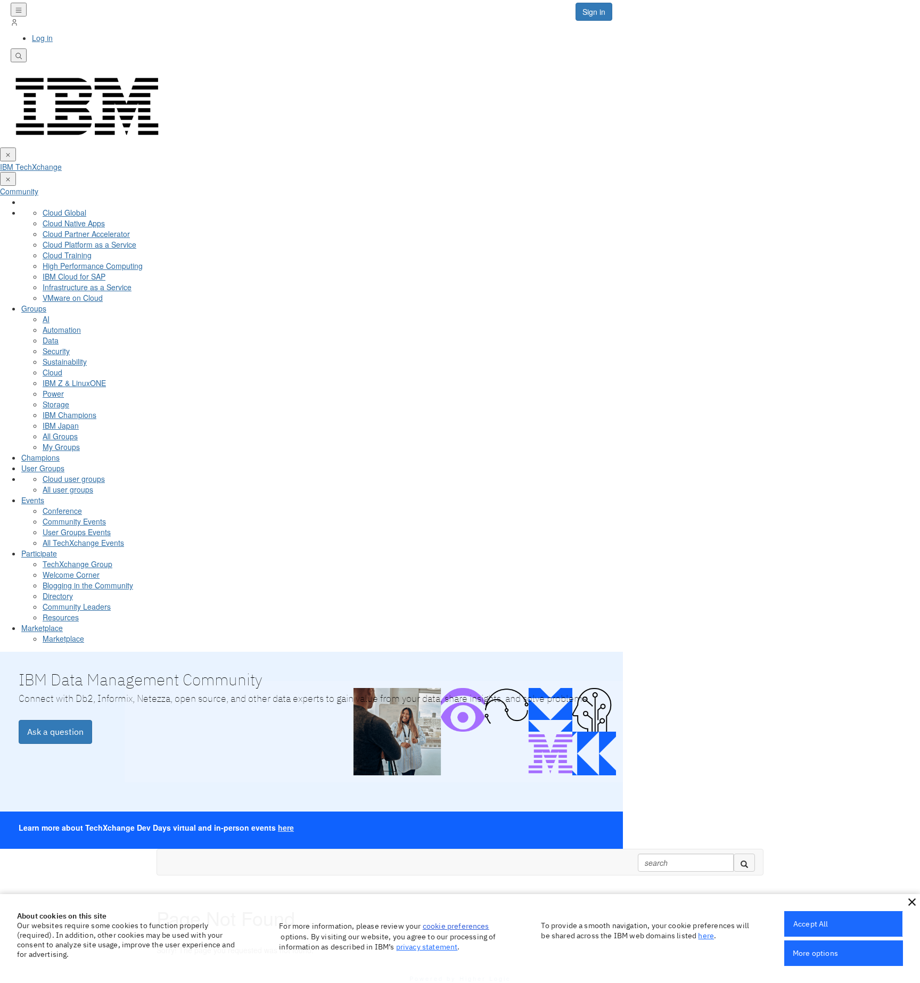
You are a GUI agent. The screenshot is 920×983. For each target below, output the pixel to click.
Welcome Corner (71, 574)
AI (46, 319)
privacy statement (427, 947)
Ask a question (55, 731)
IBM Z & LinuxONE (74, 383)
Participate (39, 553)
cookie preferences (456, 926)
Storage (56, 404)
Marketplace (42, 627)
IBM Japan (61, 425)
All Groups (60, 436)
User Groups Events (77, 532)
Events (32, 500)
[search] (744, 863)
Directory (58, 596)
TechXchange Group (77, 564)
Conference (62, 510)
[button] (912, 902)
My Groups (61, 446)
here (286, 827)
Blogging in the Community (88, 585)
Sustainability (65, 361)
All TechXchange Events (83, 542)
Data (51, 340)
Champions (40, 457)
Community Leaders (77, 606)
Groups (33, 308)
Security (56, 351)
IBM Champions (69, 414)
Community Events (74, 521)
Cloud (52, 372)
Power (53, 393)
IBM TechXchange (31, 166)
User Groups (42, 468)
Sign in (593, 11)
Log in (42, 37)
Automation (62, 329)
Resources (61, 617)
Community (19, 191)
